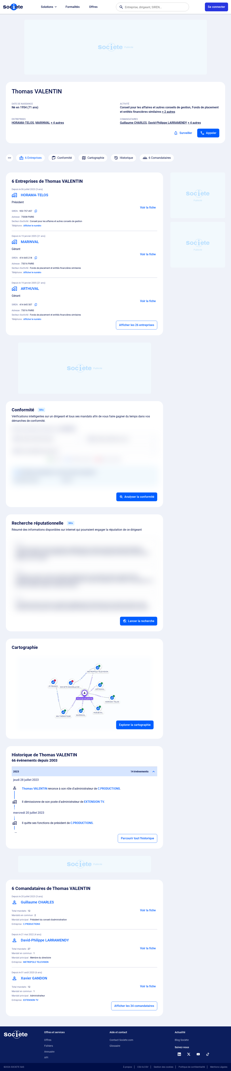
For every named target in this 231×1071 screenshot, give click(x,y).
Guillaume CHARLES (133, 122)
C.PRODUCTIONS (109, 788)
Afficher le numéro (32, 225)
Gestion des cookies (163, 1067)
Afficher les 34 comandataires (134, 1006)
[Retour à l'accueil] (16, 1034)
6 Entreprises (33, 158)
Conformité (64, 158)
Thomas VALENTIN (34, 788)
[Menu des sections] (9, 158)
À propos (127, 1067)
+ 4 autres (57, 122)
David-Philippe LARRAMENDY (167, 122)
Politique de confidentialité (192, 1067)
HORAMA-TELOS (23, 122)
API (46, 1057)
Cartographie (95, 158)
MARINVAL (42, 122)
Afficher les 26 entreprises (136, 325)
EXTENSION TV (94, 801)
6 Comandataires (160, 158)
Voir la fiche (148, 207)
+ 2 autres (168, 111)
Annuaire (49, 1051)
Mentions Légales (218, 1067)
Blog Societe (182, 1039)
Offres (93, 7)
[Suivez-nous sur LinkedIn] (179, 1054)
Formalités (73, 7)
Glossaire (115, 1045)
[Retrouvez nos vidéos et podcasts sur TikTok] (207, 1054)
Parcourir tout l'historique (137, 838)
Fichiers (48, 1045)
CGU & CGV (142, 1067)
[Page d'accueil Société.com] (13, 7)
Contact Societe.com (121, 1039)
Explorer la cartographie (135, 725)
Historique (126, 158)
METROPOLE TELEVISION (36, 962)
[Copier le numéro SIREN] (36, 211)
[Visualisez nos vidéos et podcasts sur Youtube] (198, 1054)
